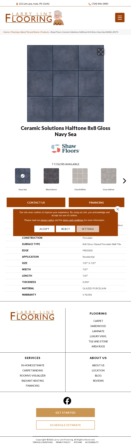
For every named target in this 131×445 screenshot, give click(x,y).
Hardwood (98, 326)
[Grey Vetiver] (108, 175)
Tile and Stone (98, 341)
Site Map (78, 442)
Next (124, 175)
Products (45, 32)
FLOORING (98, 313)
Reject (65, 228)
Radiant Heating (32, 380)
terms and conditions (73, 220)
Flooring (15, 32)
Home (6, 32)
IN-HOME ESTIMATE (32, 365)
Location (98, 370)
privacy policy (47, 220)
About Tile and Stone (29, 32)
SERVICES (32, 358)
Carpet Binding (32, 370)
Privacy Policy (63, 442)
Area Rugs (98, 346)
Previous (6, 175)
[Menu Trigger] (120, 17)
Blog (98, 375)
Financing (96, 202)
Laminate (98, 331)
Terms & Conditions (43, 442)
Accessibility (92, 442)
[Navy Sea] (22, 175)
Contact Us (36, 202)
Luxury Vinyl (98, 336)
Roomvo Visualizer (33, 375)
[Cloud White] (80, 175)
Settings (88, 228)
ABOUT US (98, 358)
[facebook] (67, 400)
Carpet (98, 320)
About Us (98, 365)
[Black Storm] (51, 175)
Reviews (98, 380)
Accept (44, 228)
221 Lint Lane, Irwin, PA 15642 (34, 3)
